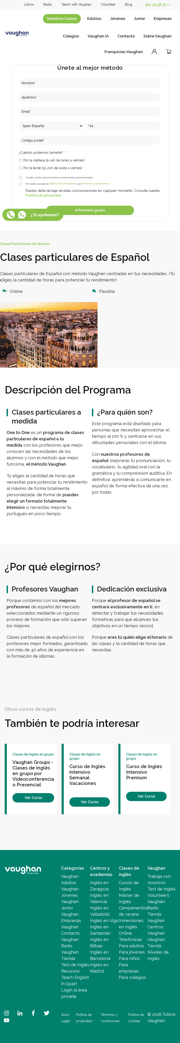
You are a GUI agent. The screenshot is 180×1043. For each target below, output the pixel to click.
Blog (128, 4)
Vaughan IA (98, 36)
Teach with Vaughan (76, 4)
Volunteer (108, 4)
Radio (47, 4)
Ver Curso (33, 797)
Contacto (126, 36)
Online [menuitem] (125, 933)
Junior (139, 18)
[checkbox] (90, 164)
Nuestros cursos (62, 18)
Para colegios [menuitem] (132, 977)
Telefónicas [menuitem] (130, 939)
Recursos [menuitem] (70, 971)
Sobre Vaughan (157, 36)
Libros (29, 4)
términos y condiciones (95, 183)
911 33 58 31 (155, 4)
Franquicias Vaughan (124, 52)
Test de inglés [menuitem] (75, 964)
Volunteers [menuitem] (158, 895)
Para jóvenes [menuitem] (132, 952)
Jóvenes (117, 18)
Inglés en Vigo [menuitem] (104, 920)
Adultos (94, 18)
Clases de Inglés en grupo (33, 754)
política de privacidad (62, 183)
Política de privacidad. (44, 195)
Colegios (71, 36)
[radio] (90, 160)
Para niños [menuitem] (129, 958)
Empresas (163, 18)
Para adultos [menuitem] (131, 945)
